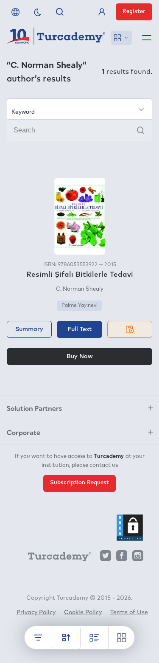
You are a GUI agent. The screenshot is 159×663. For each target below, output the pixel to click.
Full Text (79, 329)
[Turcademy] (55, 558)
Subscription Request (79, 483)
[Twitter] (105, 558)
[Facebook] (121, 558)
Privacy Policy (36, 612)
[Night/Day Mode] (38, 12)
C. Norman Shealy (79, 289)
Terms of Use (129, 612)
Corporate (23, 432)
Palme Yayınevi (79, 305)
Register (134, 11)
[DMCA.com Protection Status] (129, 527)
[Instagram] (137, 558)
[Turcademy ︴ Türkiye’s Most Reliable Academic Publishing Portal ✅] (56, 37)
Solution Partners (34, 408)
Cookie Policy (83, 612)
